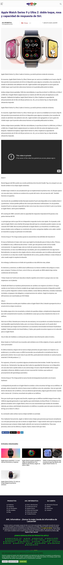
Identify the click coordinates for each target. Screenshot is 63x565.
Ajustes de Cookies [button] (13, 561)
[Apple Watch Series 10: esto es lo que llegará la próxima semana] (10, 471)
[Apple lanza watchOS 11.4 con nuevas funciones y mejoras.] (10, 449)
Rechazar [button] (5, 561)
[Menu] (2, 4)
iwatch (50, 23)
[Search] (60, 4)
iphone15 (46, 23)
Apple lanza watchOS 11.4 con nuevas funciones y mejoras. (10, 461)
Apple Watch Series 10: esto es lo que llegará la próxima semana (10, 483)
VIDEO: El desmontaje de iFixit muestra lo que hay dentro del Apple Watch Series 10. (52, 462)
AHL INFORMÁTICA (7, 22)
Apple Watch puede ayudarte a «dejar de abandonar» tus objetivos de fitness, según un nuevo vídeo (31, 463)
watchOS (55, 23)
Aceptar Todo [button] (23, 561)
